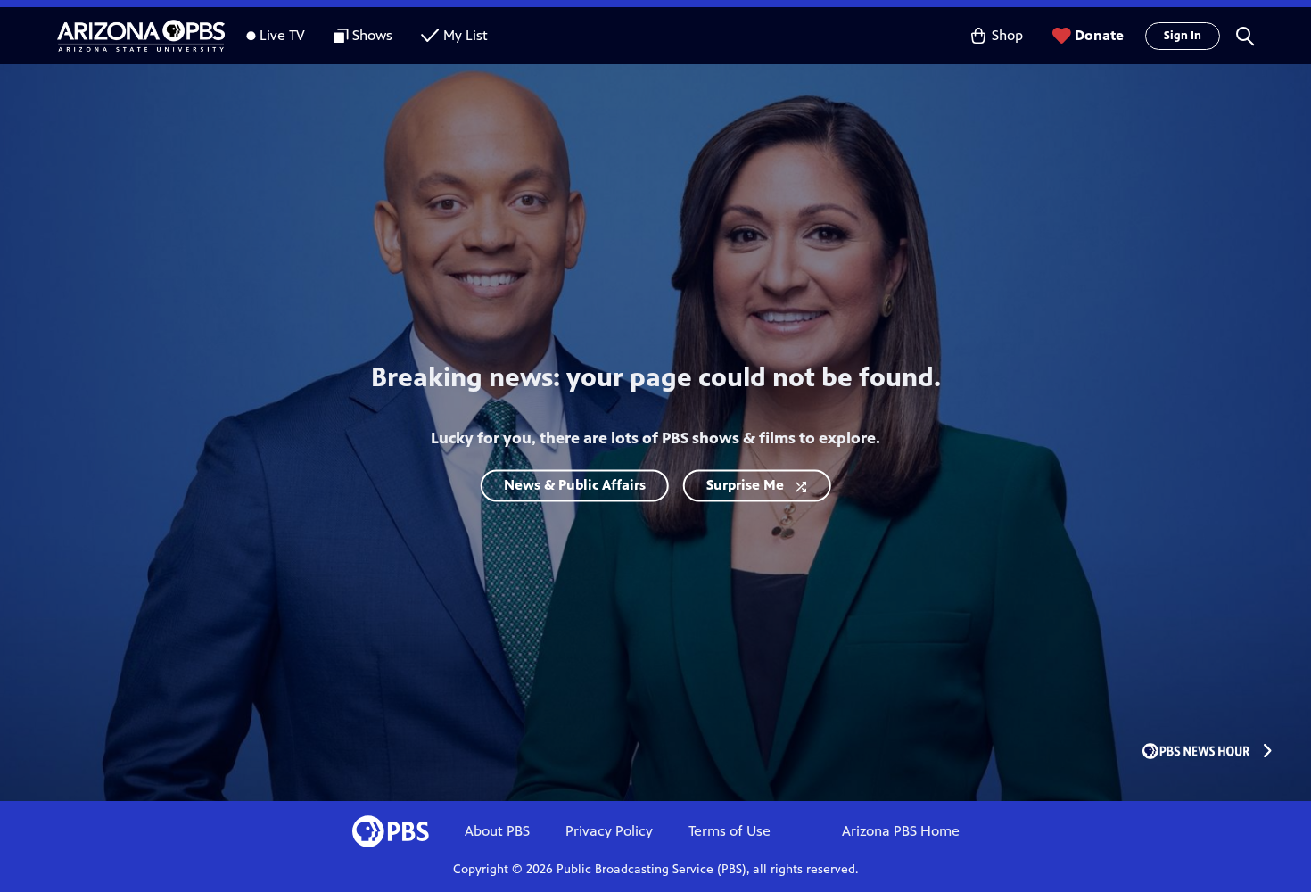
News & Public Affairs (575, 485)
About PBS (497, 830)
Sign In (1182, 36)
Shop (1007, 35)
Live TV (282, 35)
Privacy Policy (609, 830)
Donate (1099, 35)
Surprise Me (745, 485)
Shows (372, 35)
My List (465, 35)
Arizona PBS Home (901, 830)
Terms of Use (729, 830)
